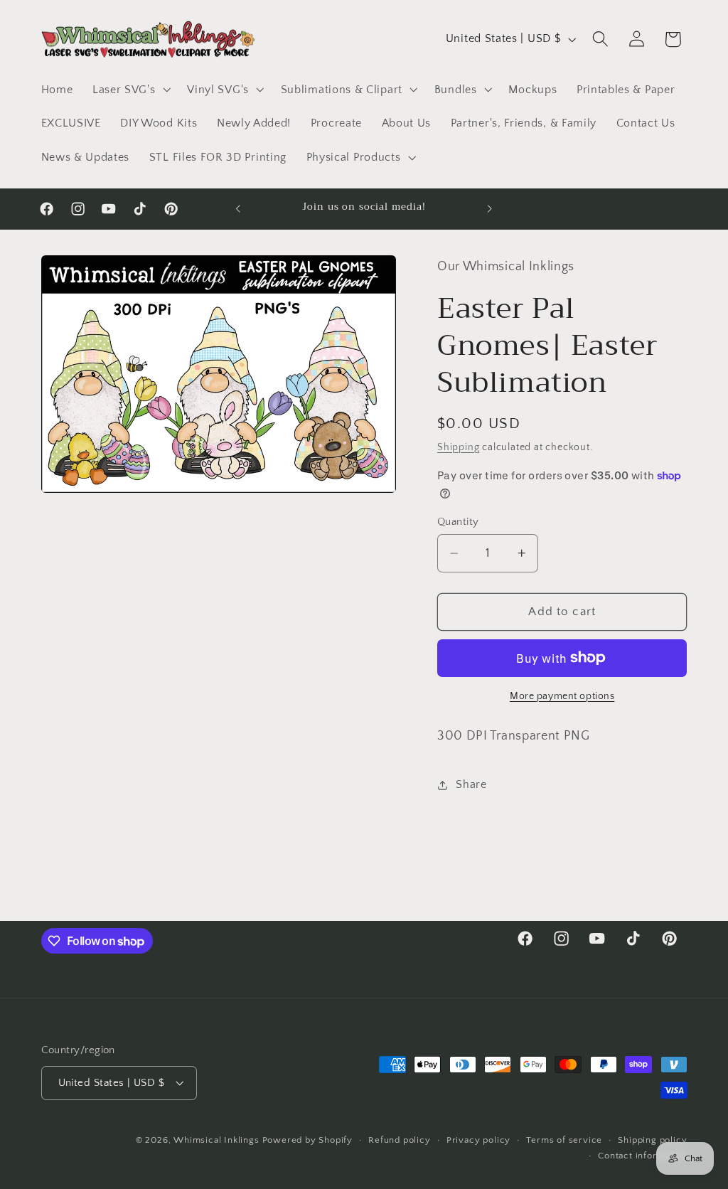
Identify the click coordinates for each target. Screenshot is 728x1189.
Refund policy (399, 1140)
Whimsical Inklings (216, 1140)
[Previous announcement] (238, 209)
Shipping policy (652, 1140)
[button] (129, 90)
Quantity (458, 522)
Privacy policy (478, 1140)
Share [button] (471, 784)
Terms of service (564, 1140)
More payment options (562, 696)
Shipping (458, 447)
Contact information (642, 1156)
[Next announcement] (489, 209)
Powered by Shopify (307, 1140)
